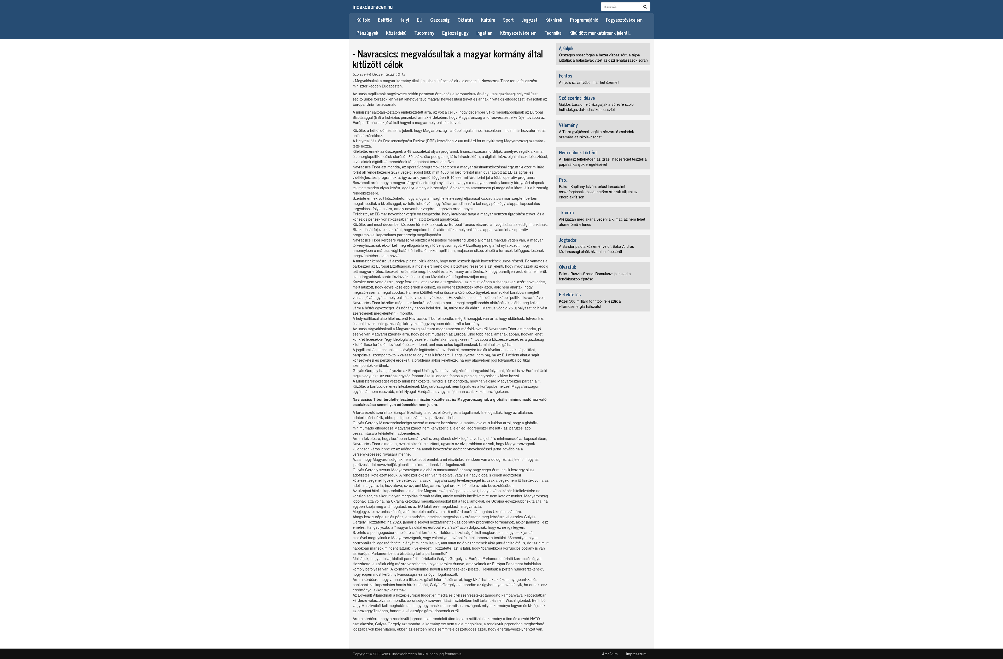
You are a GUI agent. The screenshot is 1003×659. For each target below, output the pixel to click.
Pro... (563, 180)
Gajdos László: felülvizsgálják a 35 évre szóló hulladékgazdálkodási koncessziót (596, 107)
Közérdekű (396, 33)
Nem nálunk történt (578, 152)
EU (419, 19)
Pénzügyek (367, 33)
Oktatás (465, 19)
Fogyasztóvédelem (624, 19)
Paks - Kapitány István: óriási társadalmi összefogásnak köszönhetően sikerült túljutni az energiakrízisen (598, 191)
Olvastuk (567, 267)
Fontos (565, 75)
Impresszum (636, 653)
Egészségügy (455, 33)
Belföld (385, 19)
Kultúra (488, 19)
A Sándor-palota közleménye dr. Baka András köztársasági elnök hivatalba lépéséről (596, 249)
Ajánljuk (566, 48)
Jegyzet (530, 19)
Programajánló (584, 19)
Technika (553, 33)
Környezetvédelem (518, 33)
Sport (508, 19)
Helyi (404, 19)
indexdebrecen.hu (373, 6)
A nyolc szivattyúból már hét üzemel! (589, 82)
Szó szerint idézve (368, 74)
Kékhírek (553, 19)
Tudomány (424, 33)
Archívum (610, 653)
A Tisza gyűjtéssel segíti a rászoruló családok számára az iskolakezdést (596, 134)
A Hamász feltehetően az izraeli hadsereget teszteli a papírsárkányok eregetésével (603, 161)
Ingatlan (484, 33)
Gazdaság (440, 19)
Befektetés (570, 294)
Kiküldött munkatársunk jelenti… (600, 33)
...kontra (566, 212)
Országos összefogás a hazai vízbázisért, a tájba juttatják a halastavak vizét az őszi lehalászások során (603, 57)
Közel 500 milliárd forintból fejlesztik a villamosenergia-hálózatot (590, 303)
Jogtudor (567, 240)
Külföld (363, 19)
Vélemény (568, 125)
